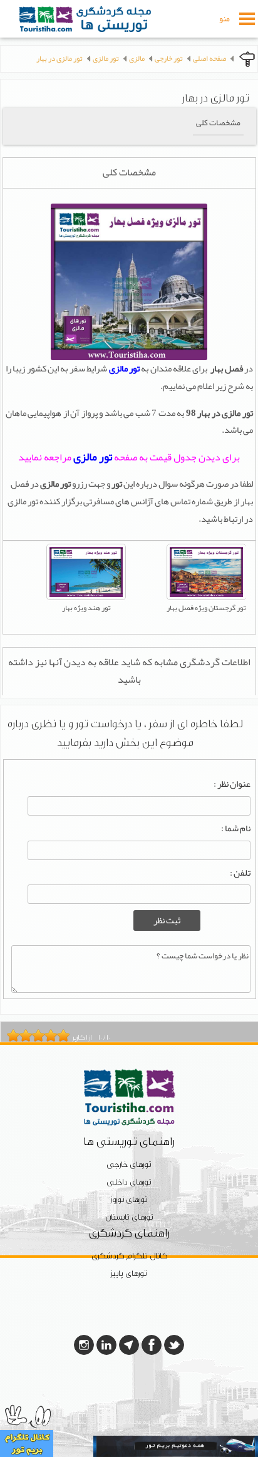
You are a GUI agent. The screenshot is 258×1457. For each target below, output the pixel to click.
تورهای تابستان (129, 1217)
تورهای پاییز (129, 1273)
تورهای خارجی (129, 1164)
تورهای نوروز (129, 1199)
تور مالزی (106, 58)
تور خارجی (169, 58)
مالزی (137, 58)
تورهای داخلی (129, 1182)
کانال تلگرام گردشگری (129, 1256)
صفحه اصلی (209, 58)
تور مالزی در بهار (59, 58)
